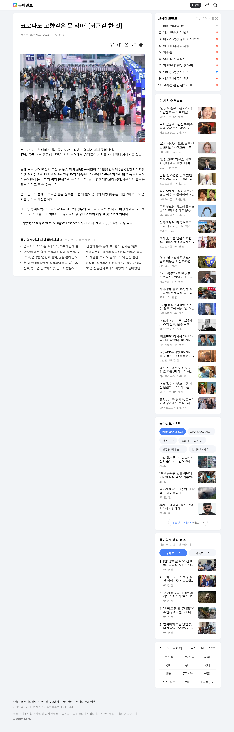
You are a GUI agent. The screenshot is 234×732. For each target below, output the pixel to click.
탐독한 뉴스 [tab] (202, 553)
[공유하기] (207, 5)
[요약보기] (112, 45)
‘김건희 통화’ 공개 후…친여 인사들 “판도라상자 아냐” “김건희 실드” (114, 246)
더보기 (186, 522)
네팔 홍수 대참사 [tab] (172, 431)
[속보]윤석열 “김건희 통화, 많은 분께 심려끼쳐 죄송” (52, 257)
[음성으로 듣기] (119, 45)
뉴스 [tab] (193, 648)
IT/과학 (188, 674)
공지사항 (67, 701)
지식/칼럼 (169, 682)
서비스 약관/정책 (85, 701)
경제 (169, 665)
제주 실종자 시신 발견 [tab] (202, 431)
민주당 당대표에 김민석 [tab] (174, 449)
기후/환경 (188, 657)
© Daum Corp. (22, 718)
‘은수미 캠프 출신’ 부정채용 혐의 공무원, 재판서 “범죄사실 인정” (52, 252)
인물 (207, 674)
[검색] (216, 5)
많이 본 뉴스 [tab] (173, 553)
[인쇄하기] (141, 45)
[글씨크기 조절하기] (133, 45)
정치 (188, 665)
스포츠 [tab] (211, 648)
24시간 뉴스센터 (49, 701)
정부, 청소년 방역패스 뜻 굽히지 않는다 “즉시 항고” (52, 268)
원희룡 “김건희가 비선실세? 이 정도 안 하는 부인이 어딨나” (114, 263)
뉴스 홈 (169, 657)
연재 (188, 682)
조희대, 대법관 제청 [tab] (193, 440)
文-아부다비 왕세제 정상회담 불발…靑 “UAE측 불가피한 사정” (52, 263)
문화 (169, 674)
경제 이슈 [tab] (168, 440)
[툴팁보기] (216, 18)
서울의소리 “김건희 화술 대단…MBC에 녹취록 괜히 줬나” (114, 252)
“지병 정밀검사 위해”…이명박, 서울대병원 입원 (114, 268)
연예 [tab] (201, 648)
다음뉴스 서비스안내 (25, 701)
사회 (207, 657)
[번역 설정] (126, 45)
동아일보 (25, 5)
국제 (207, 665)
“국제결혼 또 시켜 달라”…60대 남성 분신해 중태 (114, 257)
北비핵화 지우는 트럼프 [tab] (204, 449)
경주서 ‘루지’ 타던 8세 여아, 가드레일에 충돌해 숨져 (52, 246)
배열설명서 (207, 682)
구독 (196, 5)
